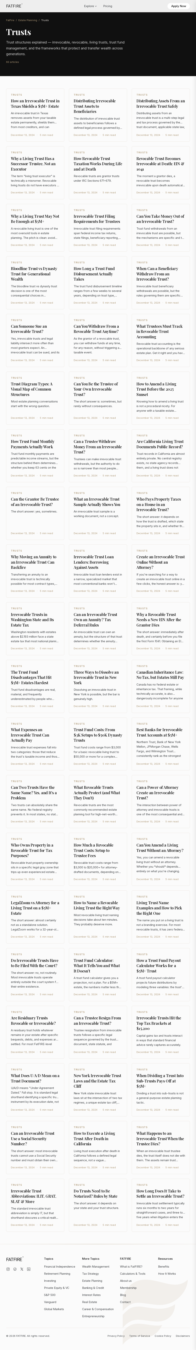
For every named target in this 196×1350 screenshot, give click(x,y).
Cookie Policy (163, 1335)
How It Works (167, 1273)
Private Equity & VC (56, 1288)
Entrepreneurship (93, 1316)
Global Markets (54, 1309)
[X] (22, 1269)
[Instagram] (8, 1269)
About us (126, 1281)
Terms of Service (139, 1335)
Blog (123, 1295)
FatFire (10, 20)
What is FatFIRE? (131, 1266)
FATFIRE (14, 5)
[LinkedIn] (29, 1269)
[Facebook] (15, 1269)
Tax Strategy (90, 1273)
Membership (128, 1288)
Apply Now (178, 6)
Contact (125, 1302)
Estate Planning (27, 20)
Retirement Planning (57, 1273)
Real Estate (89, 1302)
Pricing (107, 6)
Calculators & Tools (132, 1273)
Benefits (163, 1266)
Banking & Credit (93, 1288)
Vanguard (50, 1302)
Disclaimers (183, 1335)
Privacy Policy (116, 1335)
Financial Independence (59, 1266)
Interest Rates (91, 1295)
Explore (89, 6)
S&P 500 (50, 1295)
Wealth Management (95, 1266)
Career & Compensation (98, 1309)
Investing (50, 1281)
